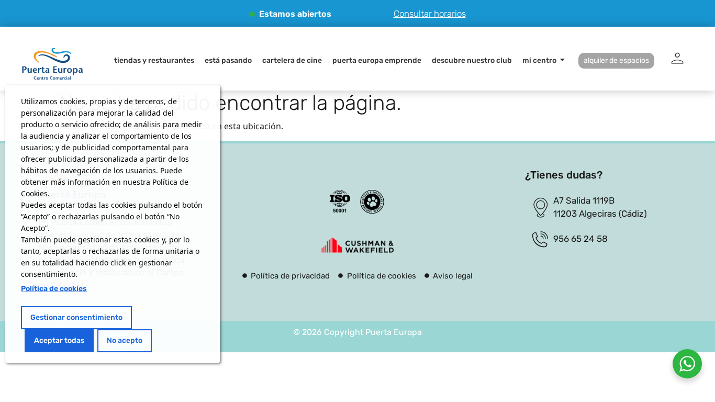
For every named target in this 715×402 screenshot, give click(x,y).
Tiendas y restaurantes (154, 60)
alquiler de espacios (616, 60)
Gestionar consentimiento (76, 317)
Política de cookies (54, 288)
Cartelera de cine (292, 60)
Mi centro (539, 60)
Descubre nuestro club (472, 60)
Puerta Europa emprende (376, 60)
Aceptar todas (59, 340)
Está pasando (228, 60)
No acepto (124, 340)
